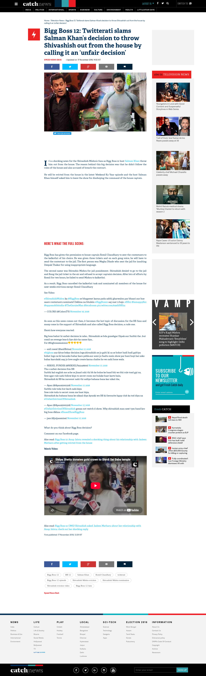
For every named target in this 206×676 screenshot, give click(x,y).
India (28, 10)
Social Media (39, 638)
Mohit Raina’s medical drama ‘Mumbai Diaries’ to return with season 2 (170, 209)
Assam (128, 630)
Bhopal (82, 634)
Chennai (83, 638)
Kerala (128, 638)
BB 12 (68, 575)
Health (129, 10)
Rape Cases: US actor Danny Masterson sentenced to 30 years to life (173, 243)
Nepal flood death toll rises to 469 (178, 418)
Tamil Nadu (130, 634)
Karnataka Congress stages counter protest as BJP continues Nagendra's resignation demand (178, 432)
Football (60, 634)
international (56, 10)
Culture (98, 10)
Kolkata (83, 649)
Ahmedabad (84, 627)
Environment (114, 10)
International (16, 638)
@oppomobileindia (54, 305)
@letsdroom (90, 305)
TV (35, 649)
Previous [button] (154, 322)
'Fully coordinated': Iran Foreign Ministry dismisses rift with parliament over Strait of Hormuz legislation (178, 463)
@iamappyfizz (139, 302)
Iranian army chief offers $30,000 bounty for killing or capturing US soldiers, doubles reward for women (178, 453)
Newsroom (156, 652)
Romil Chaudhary (103, 575)
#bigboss (49, 352)
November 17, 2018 (81, 349)
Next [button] (191, 322)
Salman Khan (132, 161)
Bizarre (36, 634)
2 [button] (168, 351)
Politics (39, 10)
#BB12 (128, 302)
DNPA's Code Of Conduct (161, 641)
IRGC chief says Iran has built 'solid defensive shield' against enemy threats (178, 441)
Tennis (59, 638)
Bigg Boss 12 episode (56, 580)
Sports (72, 10)
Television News (57, 20)
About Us (155, 627)
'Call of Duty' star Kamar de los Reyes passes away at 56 (170, 139)
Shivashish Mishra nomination (116, 580)
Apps (105, 638)
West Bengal (131, 627)
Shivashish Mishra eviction (84, 580)
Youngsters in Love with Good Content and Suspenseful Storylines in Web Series (170, 106)
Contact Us (156, 630)
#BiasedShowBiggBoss (72, 412)
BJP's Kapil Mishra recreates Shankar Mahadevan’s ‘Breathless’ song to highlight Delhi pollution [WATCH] (173, 339)
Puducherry (130, 641)
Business (85, 10)
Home (46, 20)
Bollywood (38, 645)
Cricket (59, 627)
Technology (107, 630)
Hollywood (38, 641)
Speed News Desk (53, 59)
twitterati (121, 575)
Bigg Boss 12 (53, 575)
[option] (173, 330)
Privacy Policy (157, 634)
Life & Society (39, 630)
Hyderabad (84, 641)
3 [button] (173, 351)
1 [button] (164, 351)
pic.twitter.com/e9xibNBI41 (111, 305)
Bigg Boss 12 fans (84, 586)
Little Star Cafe (146, 10)
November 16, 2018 (79, 311)
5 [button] (181, 351)
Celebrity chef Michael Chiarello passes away (171, 173)
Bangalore (84, 630)
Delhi (82, 652)
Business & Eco (16, 634)
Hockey (60, 630)
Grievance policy (158, 638)
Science (106, 627)
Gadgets (106, 634)
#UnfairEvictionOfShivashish (59, 399)
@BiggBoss (73, 298)
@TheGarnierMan (74, 305)
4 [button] (177, 351)
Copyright (156, 645)
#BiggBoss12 (101, 302)
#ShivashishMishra (54, 298)
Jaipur (82, 645)
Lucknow (83, 656)
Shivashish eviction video (58, 586)
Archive (155, 649)
